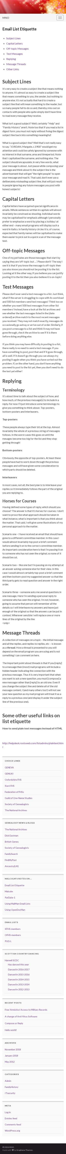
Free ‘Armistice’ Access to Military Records (26, 1009)
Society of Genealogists (17, 804)
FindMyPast (11, 860)
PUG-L (8, 941)
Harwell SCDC (12, 960)
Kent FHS (9, 785)
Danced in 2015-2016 (18, 974)
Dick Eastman (11, 835)
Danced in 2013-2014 (18, 984)
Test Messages (14, 53)
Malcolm (9, 891)
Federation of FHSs (14, 792)
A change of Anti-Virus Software (21, 1016)
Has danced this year (18, 964)
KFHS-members (13, 929)
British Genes (12, 841)
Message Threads (16, 64)
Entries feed (11, 1118)
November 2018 (13, 1049)
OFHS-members (13, 935)
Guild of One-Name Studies (18, 798)
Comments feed (13, 1124)
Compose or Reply (14, 1023)
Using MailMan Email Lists (17, 903)
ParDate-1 (10, 897)
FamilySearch (11, 854)
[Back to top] (59, 1147)
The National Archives (16, 810)
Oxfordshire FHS (13, 779)
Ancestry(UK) (12, 866)
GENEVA (9, 767)
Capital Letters (14, 43)
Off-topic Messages (17, 48)
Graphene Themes (24, 1150)
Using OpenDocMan (15, 909)
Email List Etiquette (14, 885)
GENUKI (9, 773)
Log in (8, 1112)
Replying (11, 58)
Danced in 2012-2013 (18, 989)
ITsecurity (10, 1093)
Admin (8, 1080)
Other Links (12, 69)
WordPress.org (12, 1130)
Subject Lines (13, 38)
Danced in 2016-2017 (18, 969)
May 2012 (10, 1061)
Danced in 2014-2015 (18, 979)
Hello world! (11, 1030)
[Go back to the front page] (33, 7)
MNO (5, 17)
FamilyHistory (11, 1087)
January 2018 (11, 1055)
